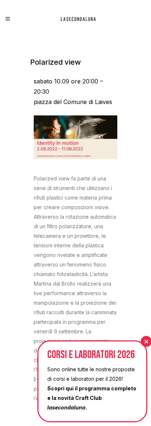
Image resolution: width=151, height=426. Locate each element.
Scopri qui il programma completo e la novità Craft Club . (91, 398)
